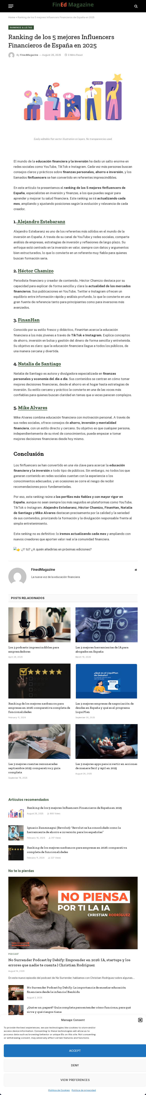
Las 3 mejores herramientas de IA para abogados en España (101, 649)
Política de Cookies (59, 1090)
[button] (140, 1020)
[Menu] (10, 6)
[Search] (136, 6)
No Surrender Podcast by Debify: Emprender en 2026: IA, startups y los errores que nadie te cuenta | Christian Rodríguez (69, 962)
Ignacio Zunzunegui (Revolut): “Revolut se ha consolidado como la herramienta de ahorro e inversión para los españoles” (74, 830)
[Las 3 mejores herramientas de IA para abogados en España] (106, 624)
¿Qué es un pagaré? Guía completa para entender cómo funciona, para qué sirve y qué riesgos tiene (79, 1010)
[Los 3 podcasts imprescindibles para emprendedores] (39, 624)
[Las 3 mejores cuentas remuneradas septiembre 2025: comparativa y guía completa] (39, 741)
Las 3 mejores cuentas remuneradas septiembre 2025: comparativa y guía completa (34, 768)
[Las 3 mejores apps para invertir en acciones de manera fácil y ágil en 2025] (106, 741)
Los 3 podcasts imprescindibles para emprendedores (33, 649)
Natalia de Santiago (39, 364)
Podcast (13, 954)
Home (11, 17)
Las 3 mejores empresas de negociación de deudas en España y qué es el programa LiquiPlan (104, 708)
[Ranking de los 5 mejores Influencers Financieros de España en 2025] (73, 133)
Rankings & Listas (21, 27)
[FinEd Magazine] (73, 6)
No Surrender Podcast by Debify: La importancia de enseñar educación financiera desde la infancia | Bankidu (76, 990)
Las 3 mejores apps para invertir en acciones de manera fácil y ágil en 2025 (106, 766)
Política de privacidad (84, 1090)
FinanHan (29, 320)
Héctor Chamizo (36, 271)
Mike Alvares (32, 407)
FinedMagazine (29, 55)
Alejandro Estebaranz (41, 221)
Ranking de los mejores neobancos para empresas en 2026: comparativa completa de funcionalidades (39, 708)
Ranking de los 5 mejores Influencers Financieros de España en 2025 (74, 808)
